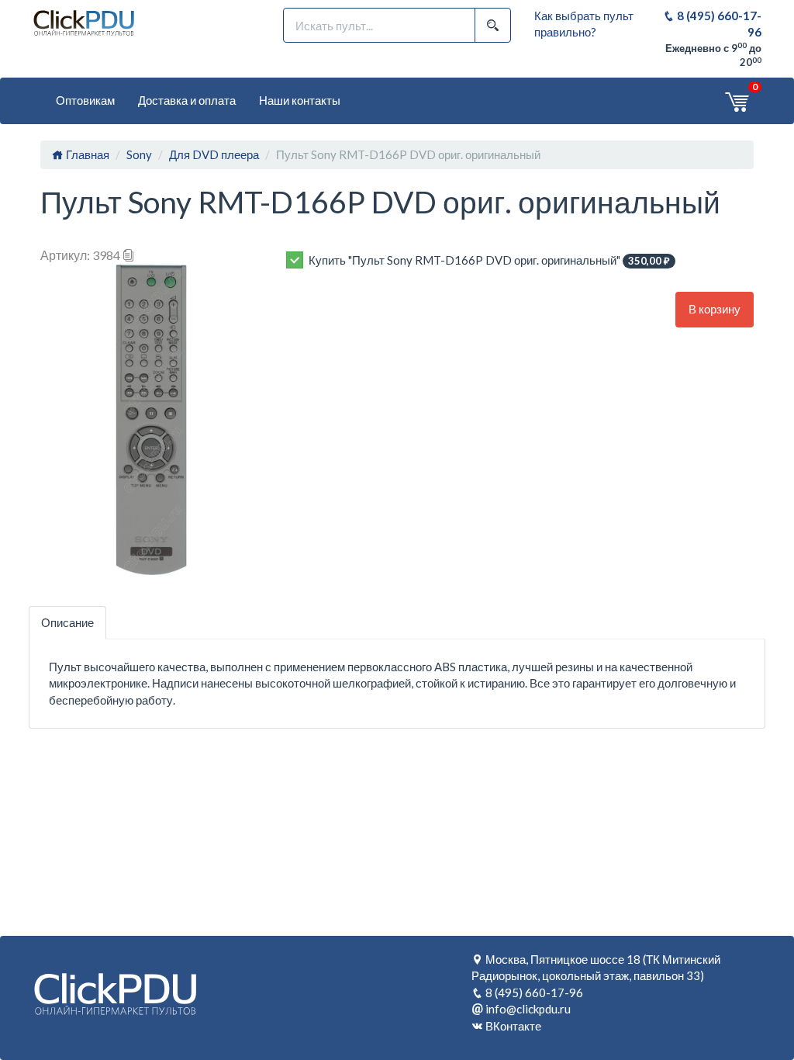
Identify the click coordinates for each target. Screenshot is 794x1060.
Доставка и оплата (187, 100)
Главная (86, 154)
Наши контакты (299, 100)
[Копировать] (129, 255)
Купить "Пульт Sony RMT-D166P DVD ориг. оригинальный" (489, 260)
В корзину (714, 309)
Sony (139, 154)
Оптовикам (85, 100)
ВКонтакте (513, 1026)
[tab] (67, 622)
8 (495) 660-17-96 (534, 992)
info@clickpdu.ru (528, 1009)
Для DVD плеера (214, 154)
